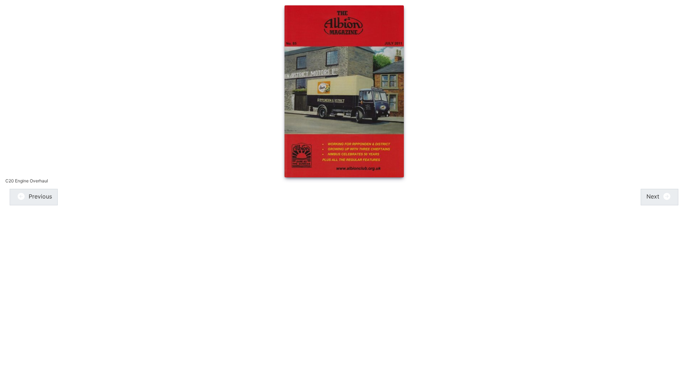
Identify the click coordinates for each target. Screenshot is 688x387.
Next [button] (653, 196)
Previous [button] (39, 196)
